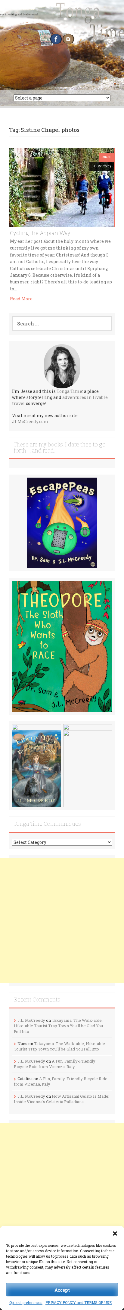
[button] (115, 1233)
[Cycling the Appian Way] (61, 187)
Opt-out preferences (25, 1302)
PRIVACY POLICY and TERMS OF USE (78, 1302)
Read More (21, 299)
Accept (62, 1290)
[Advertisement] (62, 920)
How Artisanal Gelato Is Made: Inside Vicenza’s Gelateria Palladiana (61, 1099)
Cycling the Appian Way (40, 233)
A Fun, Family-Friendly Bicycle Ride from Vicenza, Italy (54, 1064)
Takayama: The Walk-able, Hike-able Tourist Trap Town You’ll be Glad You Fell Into (58, 1026)
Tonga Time (69, 391)
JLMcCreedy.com (30, 421)
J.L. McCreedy (101, 166)
